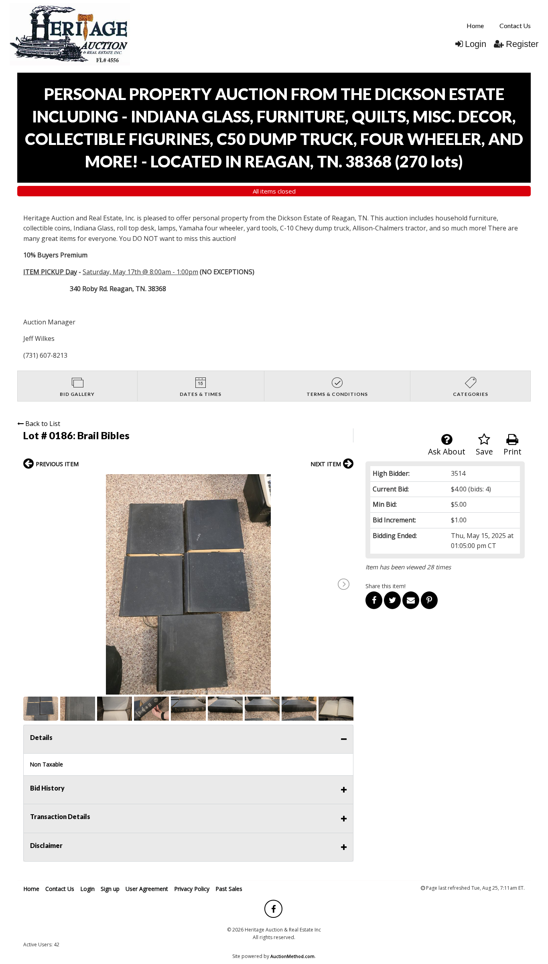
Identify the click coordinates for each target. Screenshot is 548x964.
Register (522, 44)
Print (512, 451)
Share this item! (385, 586)
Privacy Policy (191, 889)
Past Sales (228, 889)
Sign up (110, 889)
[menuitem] (475, 25)
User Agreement (147, 889)
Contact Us (515, 25)
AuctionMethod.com (292, 956)
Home (475, 25)
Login (475, 44)
